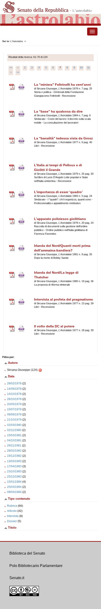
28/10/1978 (14, 399)
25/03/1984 (14, 487)
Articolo (12, 511)
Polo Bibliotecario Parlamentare (35, 566)
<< (10, 67)
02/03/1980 (14, 425)
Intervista (13, 516)
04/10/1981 (14, 440)
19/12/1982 (14, 455)
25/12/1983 (14, 476)
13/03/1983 (14, 461)
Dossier (12, 521)
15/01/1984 (14, 481)
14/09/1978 (14, 388)
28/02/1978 (14, 383)
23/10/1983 (14, 471)
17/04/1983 (14, 466)
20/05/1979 (14, 404)
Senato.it (16, 578)
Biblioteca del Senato (27, 553)
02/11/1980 (14, 430)
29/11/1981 (14, 445)
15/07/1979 (14, 409)
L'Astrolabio (16, 41)
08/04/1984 (14, 492)
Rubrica (12, 505)
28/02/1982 (14, 450)
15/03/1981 (14, 435)
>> (17, 72)
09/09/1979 (14, 414)
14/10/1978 (14, 394)
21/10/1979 (14, 419)
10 (81, 67)
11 (88, 67)
